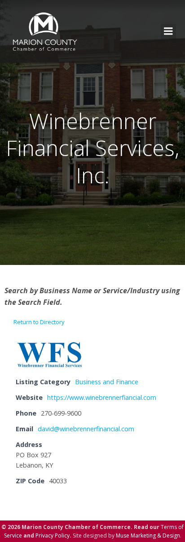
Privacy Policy (52, 535)
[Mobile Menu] (168, 31)
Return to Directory (39, 322)
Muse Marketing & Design (148, 535)
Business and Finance (106, 381)
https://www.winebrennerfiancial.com (101, 397)
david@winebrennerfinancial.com (86, 429)
